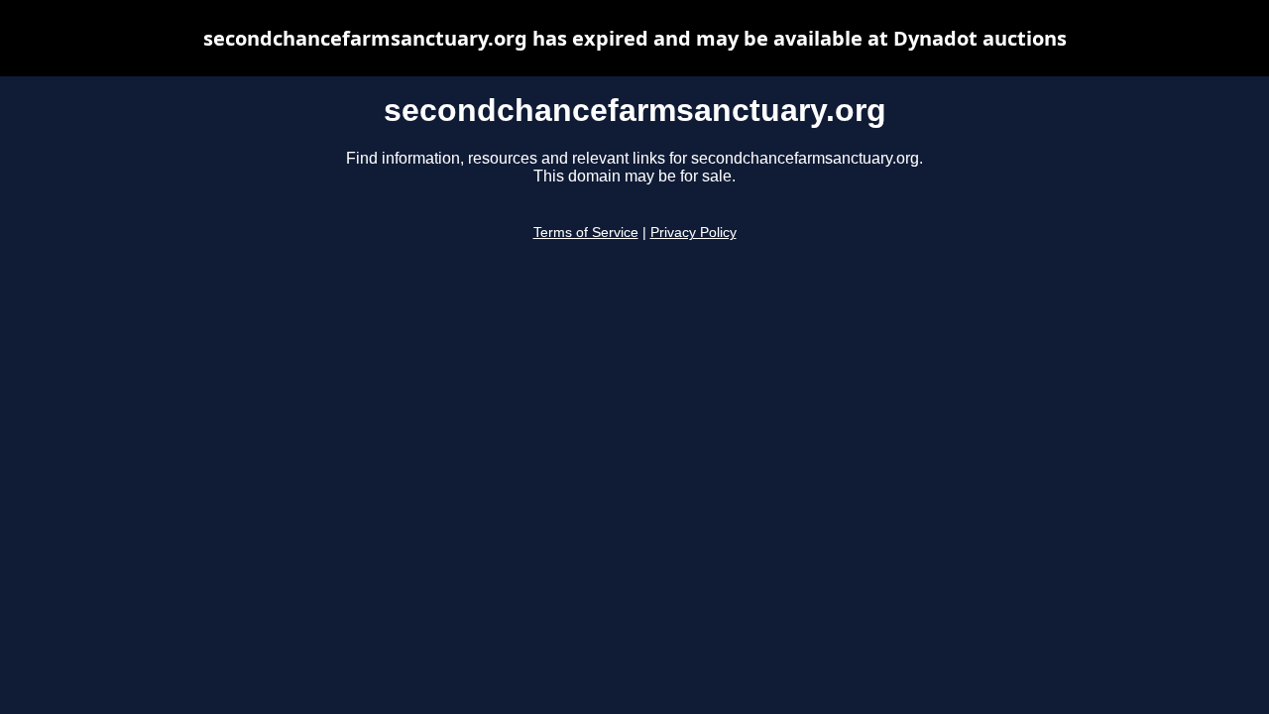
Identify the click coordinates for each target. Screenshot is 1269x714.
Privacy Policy (693, 232)
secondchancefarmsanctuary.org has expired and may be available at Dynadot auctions (635, 38)
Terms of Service (585, 232)
